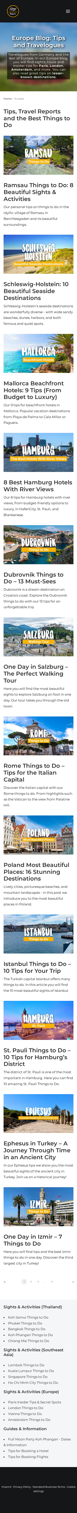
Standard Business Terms (49, 1486)
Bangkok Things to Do (26, 1329)
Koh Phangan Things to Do (30, 1335)
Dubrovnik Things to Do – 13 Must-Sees (34, 578)
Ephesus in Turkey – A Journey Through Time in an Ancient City (37, 1150)
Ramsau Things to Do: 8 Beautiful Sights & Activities (38, 192)
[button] (68, 11)
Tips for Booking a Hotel (28, 1451)
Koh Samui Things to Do (28, 1317)
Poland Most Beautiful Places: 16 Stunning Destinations (36, 871)
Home (8, 98)
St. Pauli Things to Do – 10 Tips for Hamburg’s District (37, 1057)
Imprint (6, 1486)
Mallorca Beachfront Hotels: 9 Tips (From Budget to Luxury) (34, 390)
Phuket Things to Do (25, 1323)
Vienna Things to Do (25, 1414)
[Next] (71, 1283)
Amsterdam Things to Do (29, 1420)
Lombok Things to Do (26, 1365)
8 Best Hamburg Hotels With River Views (38, 486)
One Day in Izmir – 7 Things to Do (33, 1240)
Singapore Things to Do (28, 1377)
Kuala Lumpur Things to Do (31, 1371)
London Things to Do (25, 1408)
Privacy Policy (22, 1486)
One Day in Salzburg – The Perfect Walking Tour (36, 673)
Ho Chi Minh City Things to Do (33, 1383)
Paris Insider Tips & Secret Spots (34, 1402)
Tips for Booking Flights (28, 1457)
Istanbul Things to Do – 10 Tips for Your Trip (37, 967)
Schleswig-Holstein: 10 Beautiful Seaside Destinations (36, 291)
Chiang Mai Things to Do (28, 1341)
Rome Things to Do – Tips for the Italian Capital (34, 772)
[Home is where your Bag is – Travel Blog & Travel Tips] (38, 11)
